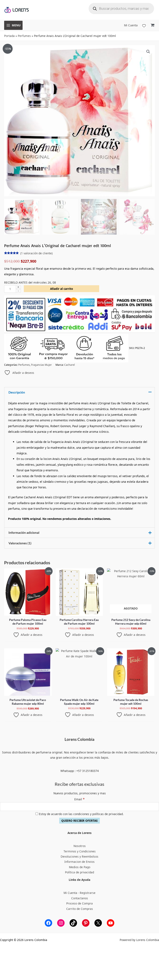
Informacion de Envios (79, 862)
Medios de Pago (79, 867)
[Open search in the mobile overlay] (121, 8)
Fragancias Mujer (41, 365)
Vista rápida (28, 613)
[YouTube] (110, 923)
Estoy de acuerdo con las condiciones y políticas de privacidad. (81, 814)
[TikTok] (73, 923)
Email (79, 799)
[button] (148, 51)
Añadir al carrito (61, 289)
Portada (9, 36)
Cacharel (69, 365)
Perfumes (24, 36)
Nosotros (79, 846)
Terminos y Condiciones (80, 851)
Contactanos (79, 898)
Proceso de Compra (79, 903)
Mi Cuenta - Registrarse (79, 893)
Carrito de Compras (79, 909)
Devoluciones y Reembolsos (79, 856)
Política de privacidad (79, 872)
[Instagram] (61, 923)
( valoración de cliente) (36, 253)
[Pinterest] (85, 923)
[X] (98, 923)
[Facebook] (48, 923)
